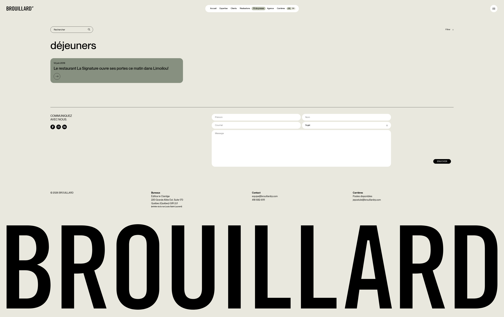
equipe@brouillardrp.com (265, 196)
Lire (57, 76)
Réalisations (245, 8)
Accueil (213, 8)
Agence (270, 8)
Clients (234, 8)
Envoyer (442, 161)
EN (293, 8)
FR (289, 8)
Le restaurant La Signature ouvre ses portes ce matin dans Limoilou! (111, 68)
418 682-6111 (258, 199)
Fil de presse (258, 8)
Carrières (281, 8)
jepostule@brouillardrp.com (367, 199)
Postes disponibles (362, 196)
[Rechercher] (89, 29)
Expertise (224, 8)
